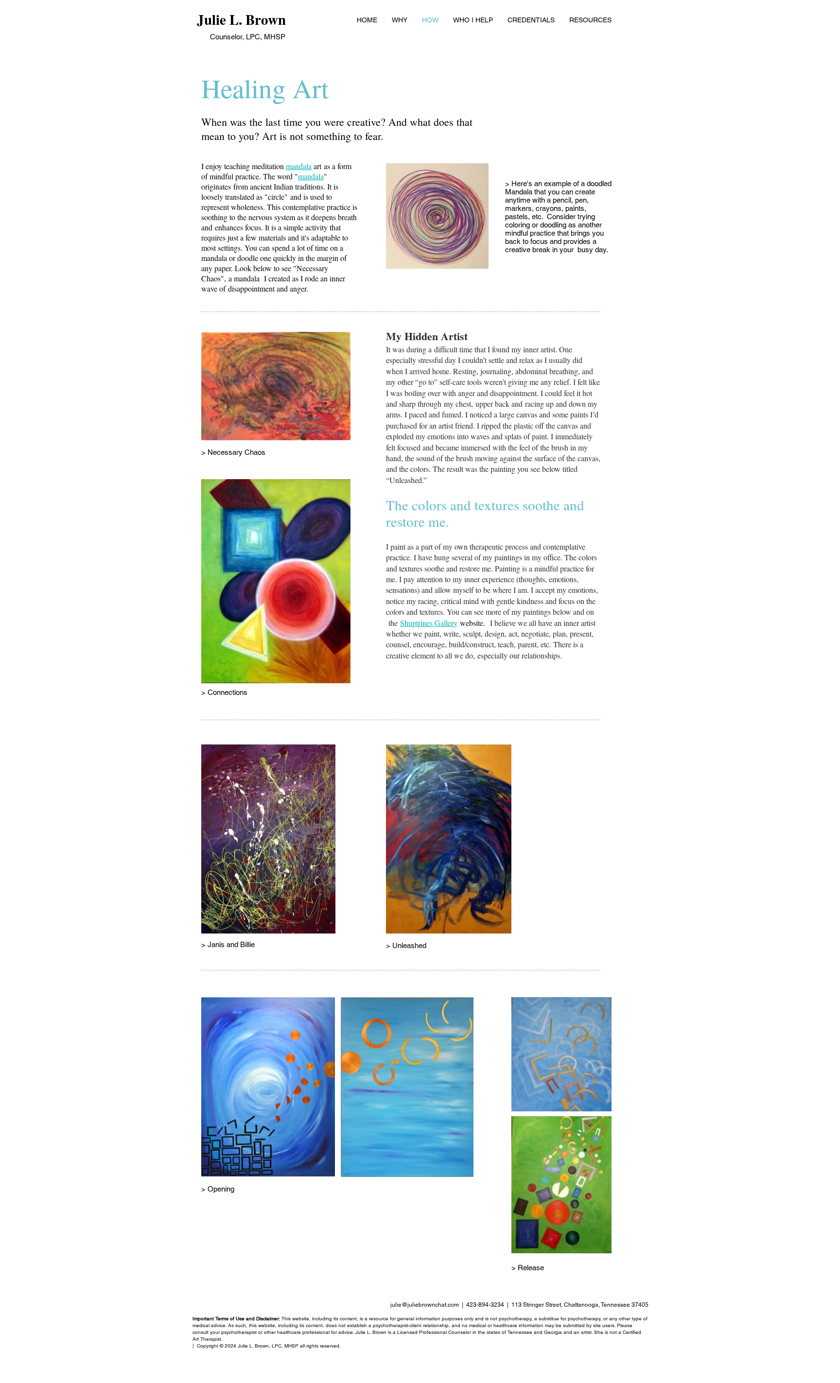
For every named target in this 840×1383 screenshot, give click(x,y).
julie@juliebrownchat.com (424, 1304)
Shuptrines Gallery (428, 623)
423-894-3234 (485, 1304)
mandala (299, 166)
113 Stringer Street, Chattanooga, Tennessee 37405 (579, 1304)
